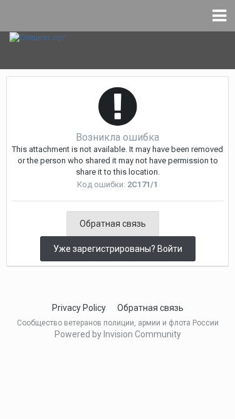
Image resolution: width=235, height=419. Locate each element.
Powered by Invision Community (118, 334)
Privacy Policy (79, 308)
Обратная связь (113, 224)
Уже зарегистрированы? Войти (117, 249)
